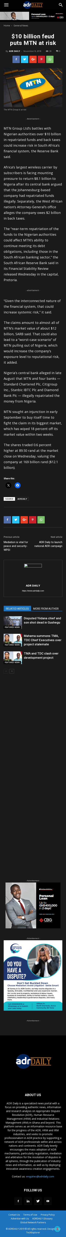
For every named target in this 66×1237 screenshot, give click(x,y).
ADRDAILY (22, 498)
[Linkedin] (28, 1201)
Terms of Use (30, 1214)
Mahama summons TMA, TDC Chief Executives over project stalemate (42, 640)
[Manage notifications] (57, 1229)
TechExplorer (33, 1232)
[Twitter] (38, 1201)
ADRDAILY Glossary (42, 1218)
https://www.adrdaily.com (33, 591)
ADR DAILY (14, 51)
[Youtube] (48, 1201)
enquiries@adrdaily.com (40, 1176)
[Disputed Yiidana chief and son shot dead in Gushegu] (13, 622)
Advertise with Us (20, 1218)
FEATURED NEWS (12, 627)
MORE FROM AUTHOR (46, 608)
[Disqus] (33, 729)
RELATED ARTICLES (17, 608)
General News (21, 25)
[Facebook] (18, 1201)
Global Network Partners (33, 1222)
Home (7, 25)
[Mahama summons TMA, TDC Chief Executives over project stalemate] (13, 640)
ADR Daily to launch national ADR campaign (48, 544)
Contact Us (14, 1214)
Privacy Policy (48, 1214)
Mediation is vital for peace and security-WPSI (16, 546)
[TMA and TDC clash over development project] (13, 657)
